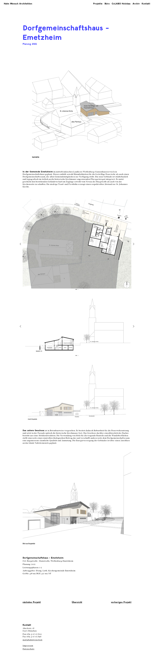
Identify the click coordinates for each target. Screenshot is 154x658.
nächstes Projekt (32, 602)
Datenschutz (28, 649)
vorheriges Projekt (121, 602)
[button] (76, 289)
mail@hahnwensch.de (32, 640)
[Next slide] (133, 244)
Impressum (28, 646)
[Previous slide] (20, 244)
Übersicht (77, 602)
